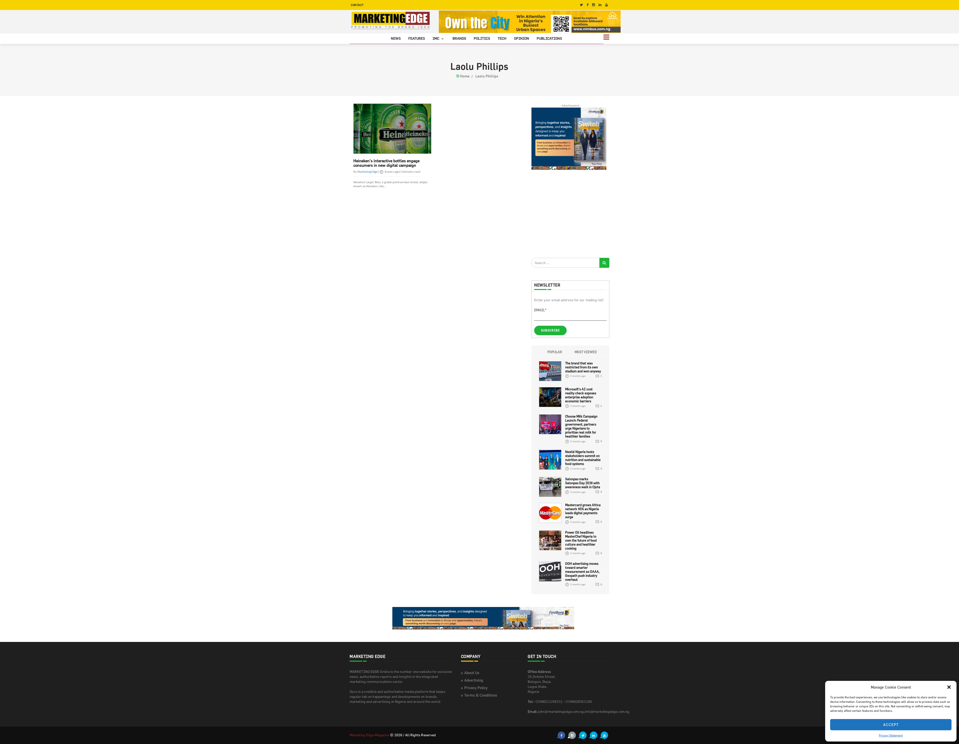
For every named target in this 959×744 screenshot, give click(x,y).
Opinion (521, 38)
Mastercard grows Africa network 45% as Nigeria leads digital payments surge (583, 511)
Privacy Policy (475, 688)
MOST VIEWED (586, 352)
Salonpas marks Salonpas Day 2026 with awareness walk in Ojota (582, 483)
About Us (471, 673)
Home (465, 76)
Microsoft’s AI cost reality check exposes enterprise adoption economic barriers (580, 395)
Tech (502, 38)
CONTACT (357, 4)
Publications (549, 38)
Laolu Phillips (487, 76)
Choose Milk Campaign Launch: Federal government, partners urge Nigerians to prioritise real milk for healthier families (581, 426)
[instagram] (593, 5)
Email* (540, 310)
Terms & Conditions (480, 695)
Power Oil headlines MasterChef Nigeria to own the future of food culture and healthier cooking (581, 540)
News (396, 38)
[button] (949, 687)
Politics (482, 38)
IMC (436, 38)
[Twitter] (581, 5)
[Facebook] (587, 5)
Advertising (473, 680)
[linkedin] (600, 5)
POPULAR (554, 352)
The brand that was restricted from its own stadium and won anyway (583, 367)
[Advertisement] (568, 213)
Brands (459, 38)
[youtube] (606, 5)
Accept (891, 725)
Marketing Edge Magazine (369, 735)
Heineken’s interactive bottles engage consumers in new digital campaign (386, 162)
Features (416, 38)
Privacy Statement (891, 735)
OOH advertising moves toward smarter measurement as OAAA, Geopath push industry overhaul (582, 572)
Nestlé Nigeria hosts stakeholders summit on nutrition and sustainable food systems (583, 457)
